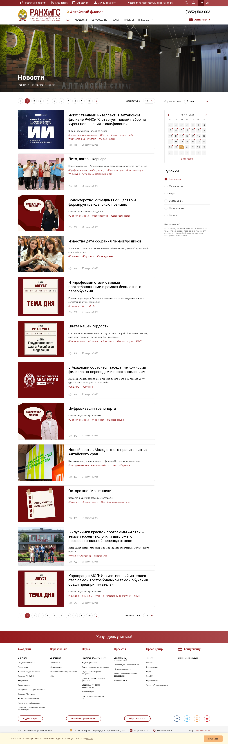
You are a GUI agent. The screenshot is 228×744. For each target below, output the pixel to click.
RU (201, 3)
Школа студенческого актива (126, 665)
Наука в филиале (89, 663)
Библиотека (61, 3)
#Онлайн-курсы (107, 139)
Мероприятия (176, 186)
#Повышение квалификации (82, 135)
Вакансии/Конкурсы (26, 694)
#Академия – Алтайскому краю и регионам (90, 174)
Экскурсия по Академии (28, 698)
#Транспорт (98, 420)
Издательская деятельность (94, 658)
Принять (213, 738)
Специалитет (55, 663)
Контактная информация (29, 703)
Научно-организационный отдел (93, 697)
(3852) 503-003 (198, 12)
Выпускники (23, 681)
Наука (172, 193)
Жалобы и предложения (83, 718)
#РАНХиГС (87, 596)
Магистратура (56, 667)
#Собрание (74, 256)
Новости (150, 658)
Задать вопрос (30, 718)
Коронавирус (152, 681)
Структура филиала (26, 663)
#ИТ (84, 306)
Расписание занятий (35, 3)
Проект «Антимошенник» (157, 685)
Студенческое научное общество (91, 673)
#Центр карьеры (134, 170)
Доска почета (23, 685)
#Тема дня (73, 306)
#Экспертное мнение (78, 216)
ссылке (89, 738)
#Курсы (104, 135)
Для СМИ (150, 676)
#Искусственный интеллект (82, 139)
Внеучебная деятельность (29, 672)
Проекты (173, 215)
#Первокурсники (105, 256)
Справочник (83, 3)
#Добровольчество (120, 216)
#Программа (100, 556)
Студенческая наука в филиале (95, 667)
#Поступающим (115, 170)
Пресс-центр (37, 85)
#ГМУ (139, 341)
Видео (148, 672)
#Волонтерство (100, 216)
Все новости (187, 159)
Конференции (88, 692)
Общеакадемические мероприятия (91, 686)
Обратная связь (137, 718)
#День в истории (76, 341)
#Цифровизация (115, 420)
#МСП (137, 596)
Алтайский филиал (86, 12)
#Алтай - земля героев (79, 556)
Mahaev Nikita (203, 730)
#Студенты (88, 256)
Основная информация (188, 658)
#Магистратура (125, 341)
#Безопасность (90, 502)
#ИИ (131, 135)
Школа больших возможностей (121, 659)
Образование (176, 201)
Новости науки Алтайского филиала (93, 679)
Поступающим (176, 208)
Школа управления (122, 669)
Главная (22, 85)
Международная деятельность (31, 689)
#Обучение (88, 387)
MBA (52, 676)
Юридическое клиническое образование (125, 675)
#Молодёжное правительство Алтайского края (92, 465)
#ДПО (91, 306)
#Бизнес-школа (118, 135)
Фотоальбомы (152, 667)
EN (207, 3)
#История (93, 341)
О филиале (22, 658)
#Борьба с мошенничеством (115, 502)
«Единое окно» (120, 680)
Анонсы (149, 663)
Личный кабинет (107, 3)
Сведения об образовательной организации (150, 3)
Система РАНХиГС (26, 676)
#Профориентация (77, 170)
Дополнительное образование (63, 672)
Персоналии (23, 667)
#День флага (107, 341)
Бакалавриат (55, 658)
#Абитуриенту (97, 170)
